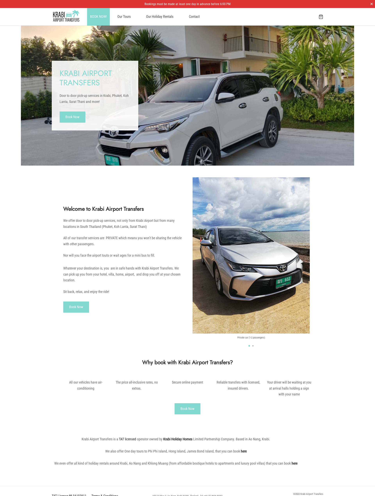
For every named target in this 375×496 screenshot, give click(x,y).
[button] (72, 117)
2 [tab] (253, 345)
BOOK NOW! (98, 16)
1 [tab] (249, 346)
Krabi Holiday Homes (177, 439)
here (244, 451)
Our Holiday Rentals (159, 16)
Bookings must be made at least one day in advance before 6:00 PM (187, 4)
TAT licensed (127, 439)
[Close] (371, 3)
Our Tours (124, 16)
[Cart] (321, 16)
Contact (194, 16)
